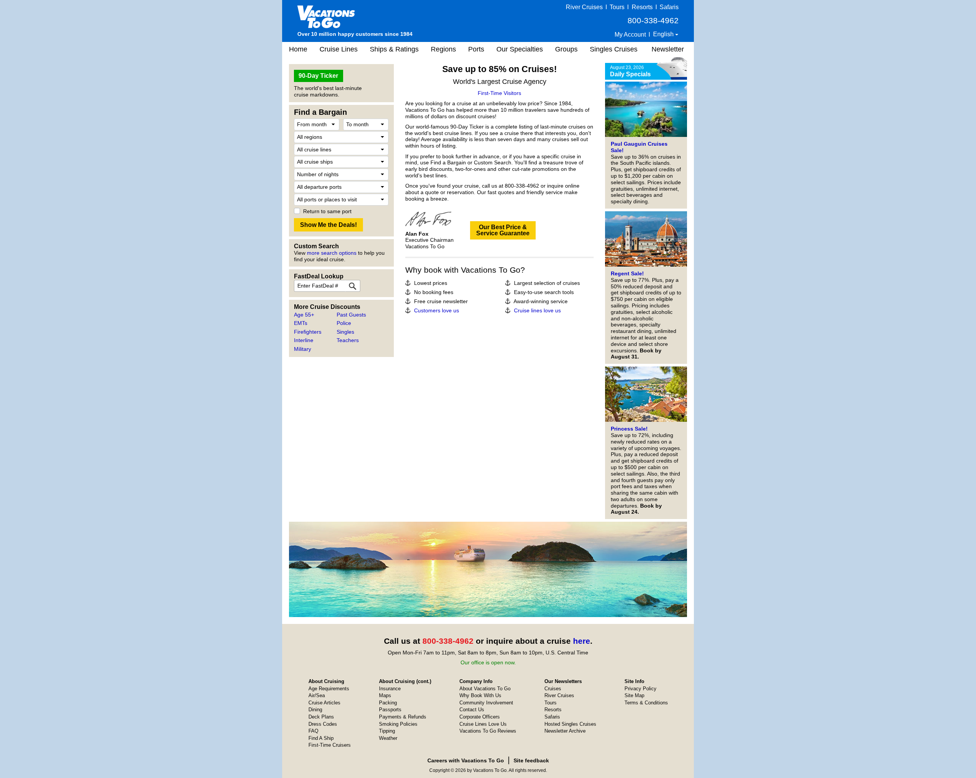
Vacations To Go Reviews (487, 731)
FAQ (313, 731)
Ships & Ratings (394, 49)
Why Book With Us (480, 695)
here (581, 641)
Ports (476, 49)
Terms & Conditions (646, 703)
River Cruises (584, 7)
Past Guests (351, 315)
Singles (345, 332)
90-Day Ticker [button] (318, 75)
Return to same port (327, 211)
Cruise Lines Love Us (483, 724)
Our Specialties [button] (519, 49)
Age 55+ (304, 315)
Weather (388, 738)
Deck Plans (321, 717)
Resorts (642, 7)
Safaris (669, 7)
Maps (385, 695)
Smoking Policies (398, 724)
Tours (617, 7)
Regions (443, 49)
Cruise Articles (324, 703)
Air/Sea (316, 695)
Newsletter (668, 49)
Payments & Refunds (402, 717)
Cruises (552, 688)
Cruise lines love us (537, 310)
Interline (303, 340)
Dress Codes (322, 724)
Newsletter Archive (565, 731)
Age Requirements (328, 688)
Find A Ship (321, 738)
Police (344, 323)
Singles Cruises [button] (613, 49)
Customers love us (436, 310)
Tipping (387, 731)
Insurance (390, 688)
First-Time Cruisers (329, 745)
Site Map (634, 695)
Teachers (348, 340)
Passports (390, 709)
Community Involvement (486, 703)
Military (302, 349)
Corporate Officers (479, 717)
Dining (315, 709)
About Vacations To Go (484, 688)
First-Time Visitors (499, 93)
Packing (388, 703)
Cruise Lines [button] (338, 49)
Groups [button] (566, 49)
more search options (331, 253)
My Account (630, 34)
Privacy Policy (640, 688)
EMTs (300, 323)
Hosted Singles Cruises (570, 724)
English (664, 34)
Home (298, 49)
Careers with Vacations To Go (465, 760)
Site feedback (531, 760)
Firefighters (307, 332)
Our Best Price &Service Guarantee (503, 230)
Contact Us (471, 709)
